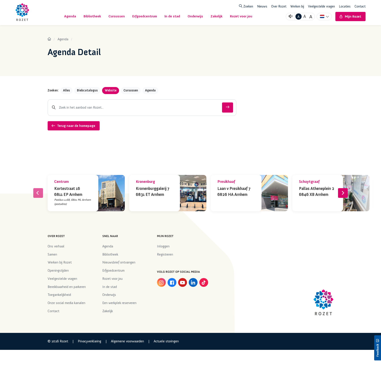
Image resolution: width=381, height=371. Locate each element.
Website (110, 90)
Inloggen (163, 246)
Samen (52, 254)
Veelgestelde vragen (321, 6)
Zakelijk (107, 311)
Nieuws (262, 6)
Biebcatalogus (87, 90)
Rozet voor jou (112, 279)
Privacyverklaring (89, 341)
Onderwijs (109, 295)
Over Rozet (278, 6)
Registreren (165, 254)
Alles (66, 90)
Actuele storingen (166, 341)
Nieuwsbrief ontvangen (118, 262)
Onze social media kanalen (66, 303)
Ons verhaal (56, 246)
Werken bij (297, 6)
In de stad (109, 287)
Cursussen (130, 90)
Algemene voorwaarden (127, 341)
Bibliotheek (110, 254)
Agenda (63, 39)
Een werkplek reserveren (119, 303)
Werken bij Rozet (60, 262)
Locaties (345, 6)
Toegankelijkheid (59, 295)
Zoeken (248, 6)
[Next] (343, 193)
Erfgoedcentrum (113, 271)
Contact (360, 6)
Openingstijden (58, 271)
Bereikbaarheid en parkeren (67, 287)
